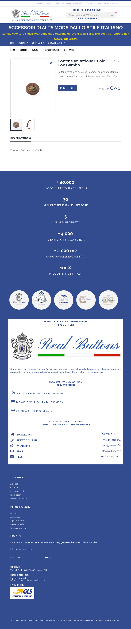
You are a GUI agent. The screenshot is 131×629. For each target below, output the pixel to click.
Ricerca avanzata (18, 498)
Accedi (50, 3)
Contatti (14, 487)
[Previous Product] (115, 61)
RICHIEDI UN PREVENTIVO (86, 9)
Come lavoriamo (74, 3)
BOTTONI (23, 50)
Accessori (15, 517)
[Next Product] (119, 61)
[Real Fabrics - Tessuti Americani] (86, 310)
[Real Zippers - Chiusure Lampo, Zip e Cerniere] (64, 310)
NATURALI (36, 50)
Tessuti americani (18, 528)
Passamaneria (17, 524)
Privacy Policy (66, 620)
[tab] (23, 138)
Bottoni (13, 513)
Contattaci (39, 3)
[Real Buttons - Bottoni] (19, 310)
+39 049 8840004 (111, 433)
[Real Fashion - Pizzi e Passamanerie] (108, 310)
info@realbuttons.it (111, 451)
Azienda (60, 3)
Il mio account (17, 491)
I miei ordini (16, 495)
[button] (51, 65)
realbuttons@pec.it (111, 456)
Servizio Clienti (93, 3)
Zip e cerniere (17, 520)
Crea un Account (112, 3)
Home (12, 50)
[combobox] (91, 15)
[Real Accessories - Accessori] (41, 310)
